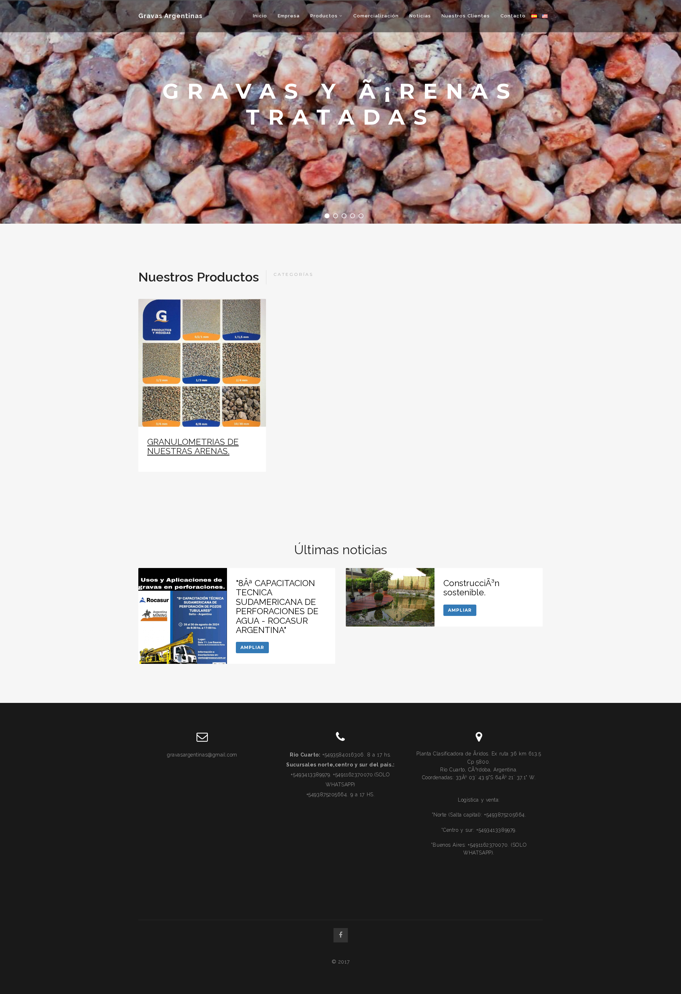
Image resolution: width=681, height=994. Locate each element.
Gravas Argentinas (170, 16)
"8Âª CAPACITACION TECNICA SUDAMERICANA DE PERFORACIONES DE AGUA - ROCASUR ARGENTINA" (277, 606)
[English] (545, 16)
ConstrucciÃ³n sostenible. (471, 587)
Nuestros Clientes (466, 15)
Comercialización (376, 15)
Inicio (260, 15)
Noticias (420, 15)
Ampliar (252, 647)
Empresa (289, 15)
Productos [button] (324, 15)
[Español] (534, 16)
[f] (341, 935)
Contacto (513, 15)
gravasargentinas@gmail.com (202, 755)
